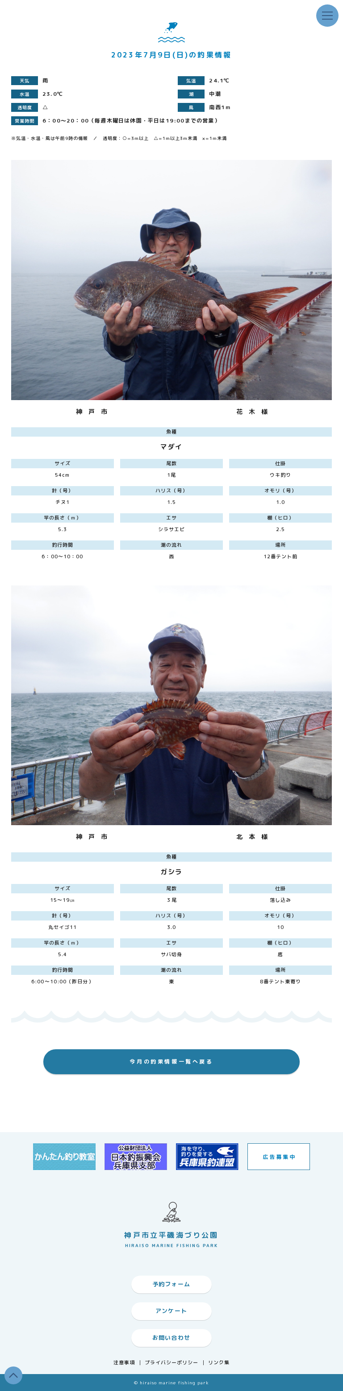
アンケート (171, 1311)
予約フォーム (171, 1284)
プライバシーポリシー (172, 1362)
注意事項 (124, 1362)
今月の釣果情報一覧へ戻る (171, 1061)
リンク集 (219, 1362)
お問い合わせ (171, 1338)
